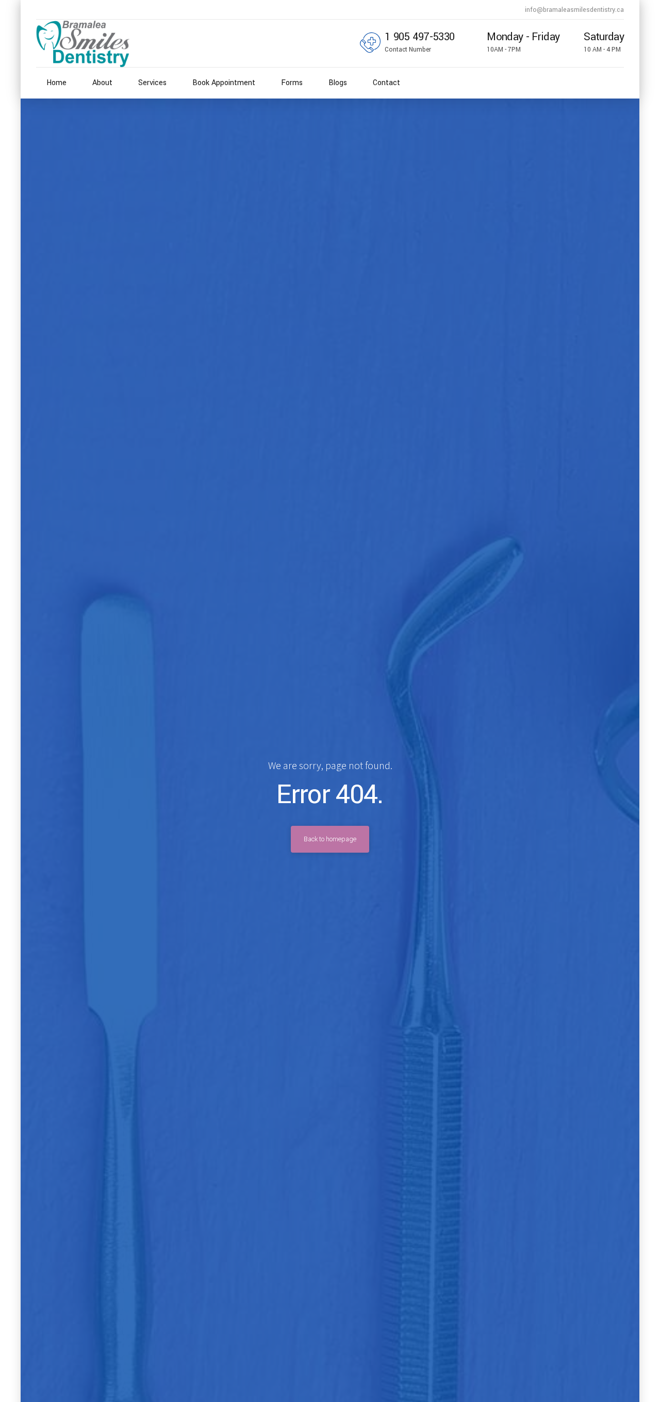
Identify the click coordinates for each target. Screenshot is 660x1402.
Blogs (337, 82)
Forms (292, 82)
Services (152, 82)
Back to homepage (330, 839)
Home (56, 82)
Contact (386, 82)
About (102, 82)
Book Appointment (223, 82)
